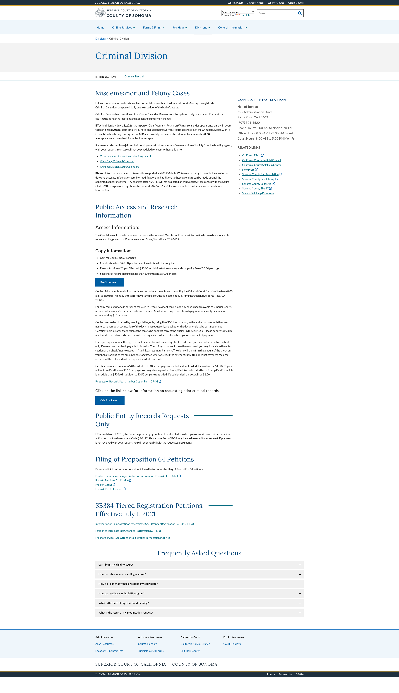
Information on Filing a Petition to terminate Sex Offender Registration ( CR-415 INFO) (144, 524)
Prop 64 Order (105, 484)
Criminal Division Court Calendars (119, 166)
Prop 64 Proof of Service (110, 489)
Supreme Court (235, 2)
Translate (245, 14)
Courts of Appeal (255, 2)
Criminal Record (134, 76)
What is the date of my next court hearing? (124, 603)
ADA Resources (104, 643)
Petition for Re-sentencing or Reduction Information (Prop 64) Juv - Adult (138, 476)
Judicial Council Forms (150, 650)
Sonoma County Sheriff (255, 188)
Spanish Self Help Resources (258, 193)
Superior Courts (276, 2)
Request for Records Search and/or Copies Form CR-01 (128, 381)
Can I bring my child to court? (116, 564)
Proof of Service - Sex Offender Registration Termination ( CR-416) (133, 537)
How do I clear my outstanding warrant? (122, 574)
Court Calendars (147, 643)
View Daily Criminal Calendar (117, 161)
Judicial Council (296, 2)
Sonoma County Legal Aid (257, 183)
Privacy (271, 674)
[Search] (300, 13)
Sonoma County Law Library (258, 179)
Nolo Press (248, 169)
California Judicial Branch (195, 643)
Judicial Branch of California (117, 2)
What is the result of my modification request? (126, 612)
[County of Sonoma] (123, 16)
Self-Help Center (190, 650)
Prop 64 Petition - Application (113, 480)
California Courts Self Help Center (261, 165)
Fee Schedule (112, 283)
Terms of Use (285, 674)
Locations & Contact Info (109, 650)
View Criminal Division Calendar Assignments (126, 156)
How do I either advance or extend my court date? (128, 583)
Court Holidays (232, 643)
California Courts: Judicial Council (261, 160)
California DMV (251, 155)
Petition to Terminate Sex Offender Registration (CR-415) (128, 530)
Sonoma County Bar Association (260, 174)
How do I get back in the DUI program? (122, 593)
